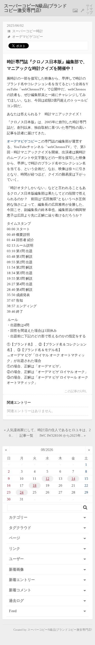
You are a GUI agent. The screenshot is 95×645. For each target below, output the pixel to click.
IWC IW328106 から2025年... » (63, 435)
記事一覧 (26, 435)
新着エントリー (22, 580)
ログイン (82, 11)
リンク (14, 549)
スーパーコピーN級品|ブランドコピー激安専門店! (35, 8)
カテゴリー (18, 517)
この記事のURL (75, 391)
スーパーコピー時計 (27, 31)
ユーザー (16, 559)
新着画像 (16, 570)
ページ (14, 538)
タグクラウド (20, 528)
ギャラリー (75, 11)
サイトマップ (89, 9)
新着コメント (20, 590)
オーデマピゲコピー (27, 37)
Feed (13, 611)
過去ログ (16, 601)
